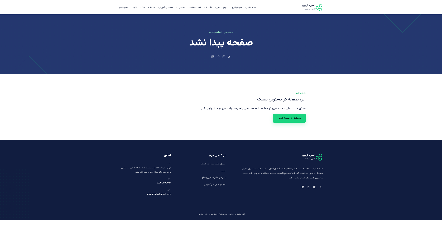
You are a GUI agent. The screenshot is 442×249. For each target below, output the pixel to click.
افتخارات (208, 7)
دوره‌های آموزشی (165, 7)
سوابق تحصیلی (221, 7)
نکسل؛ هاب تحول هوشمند (213, 164)
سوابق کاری (237, 7)
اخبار (135, 7)
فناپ (223, 171)
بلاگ (143, 7)
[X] (229, 56)
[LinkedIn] (212, 56)
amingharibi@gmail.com (159, 194)
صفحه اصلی (250, 7)
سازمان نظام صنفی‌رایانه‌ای (213, 177)
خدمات (151, 7)
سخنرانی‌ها (180, 7)
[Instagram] (224, 56)
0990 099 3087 (164, 183)
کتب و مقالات (195, 7)
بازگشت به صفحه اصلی (289, 118)
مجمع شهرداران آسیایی (214, 184)
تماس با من (124, 7)
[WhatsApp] (218, 56)
